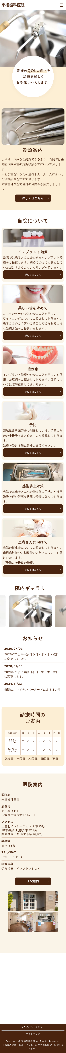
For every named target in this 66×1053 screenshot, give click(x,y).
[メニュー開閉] (61, 5)
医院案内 (33, 881)
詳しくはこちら (33, 198)
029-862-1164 (12, 857)
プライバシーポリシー (33, 1027)
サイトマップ (33, 1033)
